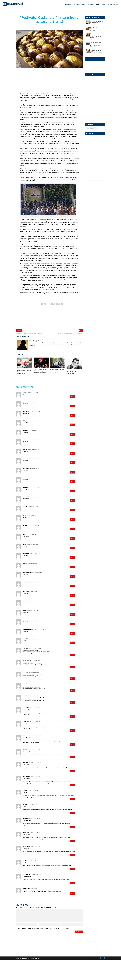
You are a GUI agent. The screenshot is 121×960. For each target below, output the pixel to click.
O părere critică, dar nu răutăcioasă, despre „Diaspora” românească (40, 371)
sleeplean (25, 749)
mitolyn (25, 790)
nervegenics (26, 846)
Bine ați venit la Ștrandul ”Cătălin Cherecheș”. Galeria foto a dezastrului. (97, 44)
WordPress (37, 958)
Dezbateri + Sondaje (112, 4)
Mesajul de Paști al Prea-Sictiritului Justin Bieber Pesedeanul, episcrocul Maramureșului (96, 35)
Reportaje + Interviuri (88, 4)
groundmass (26, 582)
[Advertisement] (49, 81)
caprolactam (26, 440)
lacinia (24, 610)
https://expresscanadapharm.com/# (30, 651)
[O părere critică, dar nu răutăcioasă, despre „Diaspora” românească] (41, 363)
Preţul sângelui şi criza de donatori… (24, 371)
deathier (25, 601)
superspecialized (27, 629)
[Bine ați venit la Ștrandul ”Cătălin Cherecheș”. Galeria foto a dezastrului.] (88, 43)
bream (24, 544)
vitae (24, 563)
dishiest (25, 487)
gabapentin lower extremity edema (30, 675)
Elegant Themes (25, 958)
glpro (24, 860)
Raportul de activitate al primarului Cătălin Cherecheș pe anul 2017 (96, 51)
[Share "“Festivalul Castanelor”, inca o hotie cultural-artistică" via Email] (44, 304)
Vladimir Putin (27, 402)
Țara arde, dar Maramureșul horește (95, 28)
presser (25, 430)
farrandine (26, 553)
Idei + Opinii (76, 4)
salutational (26, 449)
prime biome (26, 818)
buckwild (25, 639)
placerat (25, 525)
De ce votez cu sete (72, 371)
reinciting (25, 411)
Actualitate (68, 4)
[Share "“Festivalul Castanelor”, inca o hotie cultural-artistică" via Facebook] (42, 304)
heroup (25, 804)
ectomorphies (27, 496)
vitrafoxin (25, 735)
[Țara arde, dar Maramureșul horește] (88, 28)
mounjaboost (26, 874)
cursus (24, 620)
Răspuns (72, 396)
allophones (26, 591)
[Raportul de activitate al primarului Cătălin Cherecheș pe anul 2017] (88, 51)
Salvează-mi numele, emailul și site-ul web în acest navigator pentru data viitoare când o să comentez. (44, 928)
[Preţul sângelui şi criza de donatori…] (24, 363)
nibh (24, 421)
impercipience (27, 572)
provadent (26, 762)
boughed (25, 468)
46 (58, 24)
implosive (25, 458)
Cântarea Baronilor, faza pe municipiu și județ (96, 22)
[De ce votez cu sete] (74, 363)
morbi (24, 515)
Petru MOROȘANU (41, 24)
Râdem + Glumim (100, 4)
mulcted (25, 477)
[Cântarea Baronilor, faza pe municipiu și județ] (88, 22)
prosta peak (26, 832)
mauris (25, 506)
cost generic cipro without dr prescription (31, 687)
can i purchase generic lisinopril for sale (31, 699)
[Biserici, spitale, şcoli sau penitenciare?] (57, 363)
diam (24, 534)
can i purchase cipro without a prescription (32, 663)
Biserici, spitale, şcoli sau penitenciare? (57, 370)
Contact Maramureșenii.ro (93, 957)
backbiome (26, 721)
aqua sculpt (26, 776)
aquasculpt (26, 707)
